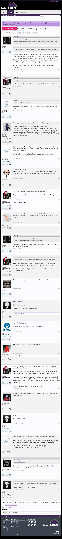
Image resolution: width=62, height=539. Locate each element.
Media (16, 12)
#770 (59, 273)
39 (23, 32)
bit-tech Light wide (6, 516)
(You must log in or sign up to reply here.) (51, 502)
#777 (59, 423)
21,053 (10, 93)
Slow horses (17, 309)
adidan (15, 72)
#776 (59, 402)
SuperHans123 (17, 313)
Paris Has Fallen (18, 301)
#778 (59, 449)
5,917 (10, 294)
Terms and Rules (50, 537)
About (4, 522)
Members (23, 12)
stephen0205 (5, 403)
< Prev (9, 32)
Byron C (4, 133)
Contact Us (47, 516)
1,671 (10, 316)
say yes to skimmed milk (11, 504)
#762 (59, 86)
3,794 (10, 184)
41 (28, 32)
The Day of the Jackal (19, 418)
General (10, 30)
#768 (59, 222)
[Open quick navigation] (59, 18)
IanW (3, 333)
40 (25, 32)
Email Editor (5, 525)
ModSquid (5, 354)
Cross (15, 415)
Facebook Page (6, 528)
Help (51, 516)
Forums (10, 12)
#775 (59, 388)
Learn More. (12, 24)
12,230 (10, 140)
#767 (59, 199)
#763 (59, 110)
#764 (59, 138)
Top (57, 516)
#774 (59, 353)
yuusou (20, 202)
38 (20, 32)
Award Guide (5, 523)
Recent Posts (13, 15)
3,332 (10, 228)
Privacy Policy (57, 537)
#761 (59, 69)
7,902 (10, 51)
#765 (59, 158)
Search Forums (5, 15)
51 (33, 32)
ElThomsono (5, 469)
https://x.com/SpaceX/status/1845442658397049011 (29, 326)
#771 (59, 288)
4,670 (10, 474)
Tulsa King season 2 (19, 305)
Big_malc (4, 311)
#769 (59, 248)
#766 (59, 178)
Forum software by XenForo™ (13, 537)
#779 (59, 470)
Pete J (4, 46)
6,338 (10, 116)
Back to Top (5, 530)
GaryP (4, 290)
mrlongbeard (5, 179)
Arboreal (4, 110)
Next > (36, 32)
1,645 (10, 408)
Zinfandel (19, 30)
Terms (4, 526)
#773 (59, 331)
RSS (59, 516)
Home (3, 12)
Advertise (5, 527)
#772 (59, 311)
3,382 (10, 359)
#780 (59, 489)
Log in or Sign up (55, 1)
